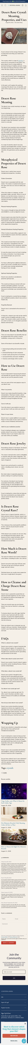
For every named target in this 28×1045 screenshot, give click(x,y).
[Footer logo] (7, 991)
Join (14, 978)
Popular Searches (5, 1007)
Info (2, 997)
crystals (9, 768)
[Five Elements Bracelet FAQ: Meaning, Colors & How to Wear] (14, 814)
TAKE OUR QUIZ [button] (14, 1035)
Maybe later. (14, 1040)
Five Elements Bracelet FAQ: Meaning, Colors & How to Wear (13, 824)
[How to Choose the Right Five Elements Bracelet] (14, 837)
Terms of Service (13, 937)
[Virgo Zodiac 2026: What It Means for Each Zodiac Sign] (14, 791)
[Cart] (25, 5)
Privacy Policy (4, 937)
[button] (24, 1041)
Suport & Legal (5, 1002)
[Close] (25, 1024)
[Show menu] (2, 5)
